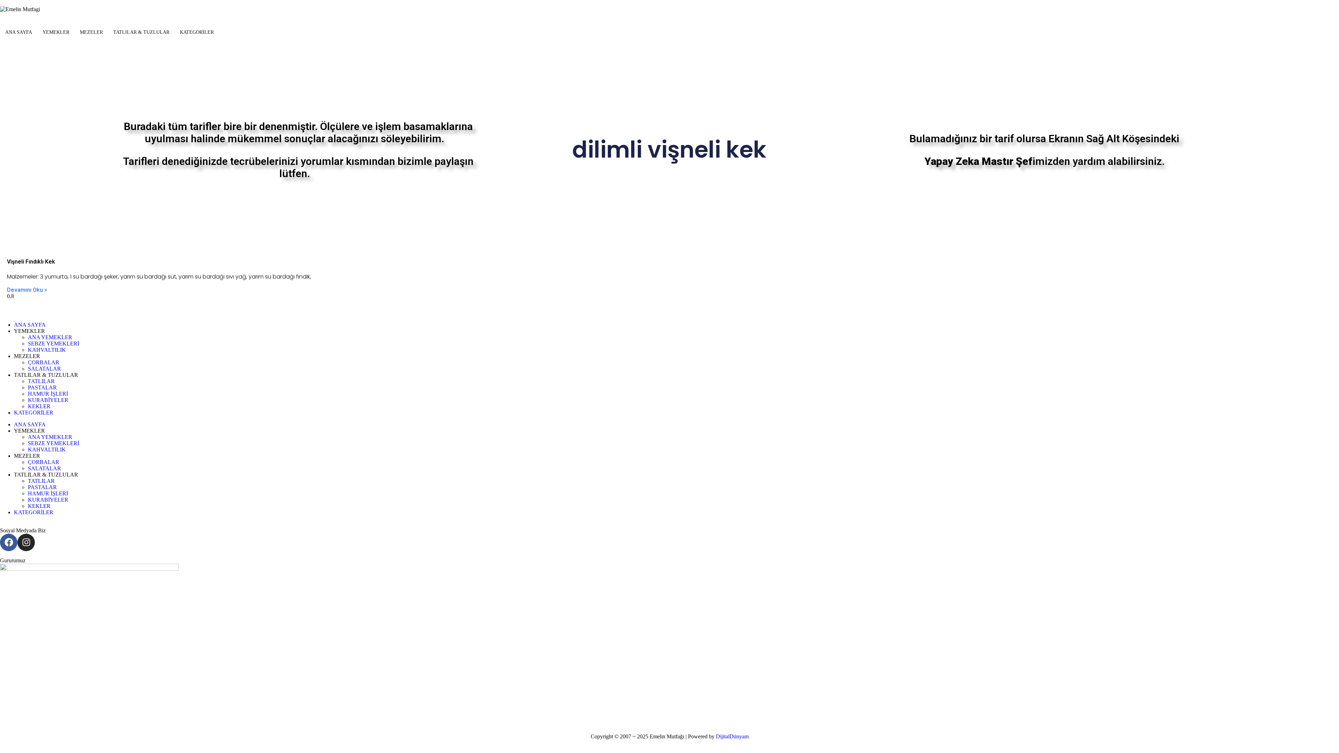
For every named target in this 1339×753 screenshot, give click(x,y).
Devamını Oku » (27, 290)
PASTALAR (42, 387)
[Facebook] (8, 542)
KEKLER (39, 406)
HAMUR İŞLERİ (48, 394)
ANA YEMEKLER (50, 337)
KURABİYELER (48, 400)
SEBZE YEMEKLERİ (53, 344)
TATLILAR (41, 381)
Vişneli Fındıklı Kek (31, 261)
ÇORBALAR (43, 362)
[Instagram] (26, 542)
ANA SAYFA (18, 32)
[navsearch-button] (2, 50)
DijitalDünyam (732, 736)
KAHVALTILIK (47, 350)
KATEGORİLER (197, 32)
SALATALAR (44, 369)
